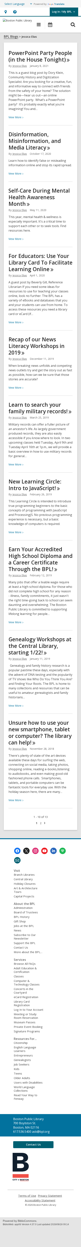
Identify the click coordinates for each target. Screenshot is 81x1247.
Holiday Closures (25, 883)
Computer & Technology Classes (27, 982)
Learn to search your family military (38, 408)
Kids (16, 1069)
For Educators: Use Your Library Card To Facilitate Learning (40, 262)
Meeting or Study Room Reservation (26, 1016)
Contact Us (21, 947)
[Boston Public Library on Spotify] (62, 851)
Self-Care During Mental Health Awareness (39, 197)
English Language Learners (25, 1049)
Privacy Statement (50, 1195)
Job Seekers (21, 1064)
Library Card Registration (22, 1003)
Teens (18, 1073)
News (17, 930)
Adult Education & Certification (25, 970)
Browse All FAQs (25, 964)
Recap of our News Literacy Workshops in (36, 346)
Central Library (23, 879)
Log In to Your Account (28, 1009)
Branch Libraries (24, 874)
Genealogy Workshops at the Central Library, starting (39, 646)
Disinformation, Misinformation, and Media (34, 141)
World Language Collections (24, 1088)
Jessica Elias (19, 66)
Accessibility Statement (40, 1200)
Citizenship (21, 1043)
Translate (59, 4)
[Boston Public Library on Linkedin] (53, 851)
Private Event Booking (28, 1027)
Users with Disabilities (28, 1082)
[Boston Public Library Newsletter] (17, 860)
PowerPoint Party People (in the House (40, 56)
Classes (19, 976)
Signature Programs (27, 1031)
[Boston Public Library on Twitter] (26, 851)
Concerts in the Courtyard (23, 990)
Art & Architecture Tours (25, 890)
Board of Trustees (26, 912)
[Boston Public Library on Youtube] (44, 851)
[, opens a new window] (21, 1180)
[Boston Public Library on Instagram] (35, 851)
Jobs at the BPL (24, 926)
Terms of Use (27, 1195)
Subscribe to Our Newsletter (25, 936)
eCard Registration (26, 997)
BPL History (22, 917)
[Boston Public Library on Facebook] (17, 851)
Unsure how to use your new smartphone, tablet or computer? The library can (40, 732)
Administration (23, 908)
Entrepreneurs (23, 1055)
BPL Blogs (11, 36)
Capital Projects (24, 896)
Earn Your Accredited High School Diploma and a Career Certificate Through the (40, 559)
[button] (5, 12)
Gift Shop (20, 921)
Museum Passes (24, 1022)
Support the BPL (24, 943)
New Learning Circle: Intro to (34, 485)
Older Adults (22, 1078)
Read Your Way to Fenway (25, 1097)
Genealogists (22, 1060)
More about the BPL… (28, 952)
